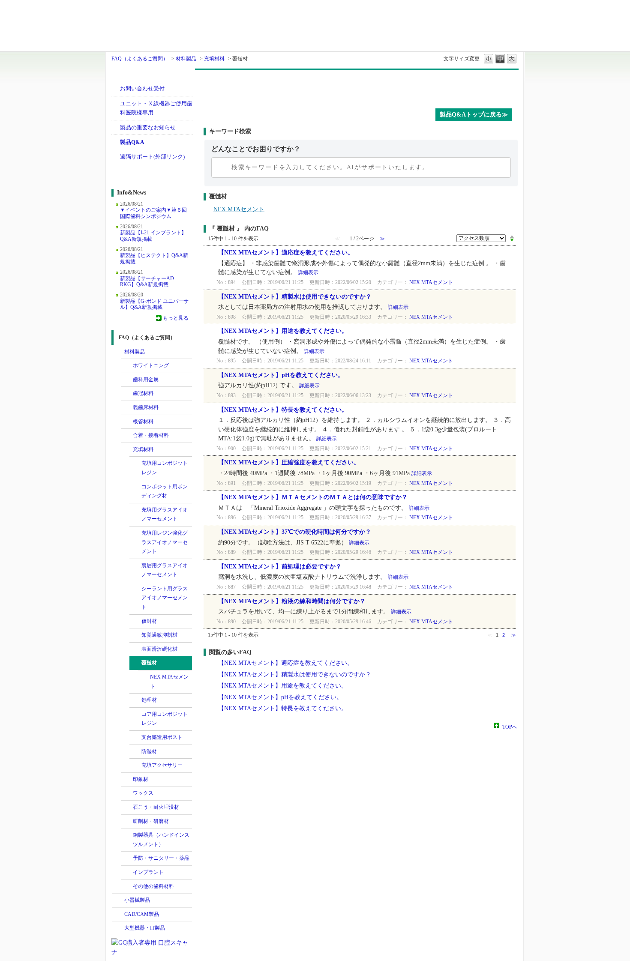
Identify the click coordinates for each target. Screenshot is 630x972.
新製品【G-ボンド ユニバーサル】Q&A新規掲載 (154, 304)
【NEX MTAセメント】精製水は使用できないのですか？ (295, 296)
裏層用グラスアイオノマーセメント (164, 570)
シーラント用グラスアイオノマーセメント (164, 598)
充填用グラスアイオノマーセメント (164, 514)
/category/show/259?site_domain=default (127, 793)
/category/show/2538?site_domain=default (135, 752)
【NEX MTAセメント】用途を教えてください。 (283, 331)
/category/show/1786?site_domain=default (118, 352)
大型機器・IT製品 (144, 928)
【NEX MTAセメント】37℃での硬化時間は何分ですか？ (294, 532)
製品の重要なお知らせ (148, 127)
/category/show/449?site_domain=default (127, 872)
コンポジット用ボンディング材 (164, 491)
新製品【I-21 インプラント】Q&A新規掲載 (153, 236)
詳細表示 (308, 272)
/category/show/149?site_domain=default (135, 533)
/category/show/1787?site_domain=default (118, 914)
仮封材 (149, 621)
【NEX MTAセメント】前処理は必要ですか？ (283, 566)
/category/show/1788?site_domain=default (118, 900)
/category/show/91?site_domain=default (127, 408)
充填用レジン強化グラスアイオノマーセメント (164, 542)
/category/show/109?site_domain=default (127, 422)
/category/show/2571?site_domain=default (135, 649)
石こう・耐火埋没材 (156, 807)
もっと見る (176, 318)
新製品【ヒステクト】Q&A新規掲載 (154, 258)
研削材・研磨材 (151, 821)
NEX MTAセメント (169, 681)
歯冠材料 (143, 393)
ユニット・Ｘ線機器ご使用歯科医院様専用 (156, 108)
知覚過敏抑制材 (159, 635)
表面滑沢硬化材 (159, 649)
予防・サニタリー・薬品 (161, 858)
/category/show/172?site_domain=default (135, 635)
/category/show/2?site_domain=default (127, 380)
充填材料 (214, 59)
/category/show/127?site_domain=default (135, 463)
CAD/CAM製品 (141, 914)
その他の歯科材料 (153, 886)
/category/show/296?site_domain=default (127, 821)
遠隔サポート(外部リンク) (152, 156)
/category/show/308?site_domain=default (135, 737)
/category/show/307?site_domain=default (127, 886)
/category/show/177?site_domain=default (135, 663)
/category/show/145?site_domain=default (135, 714)
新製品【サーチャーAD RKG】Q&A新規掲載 (147, 281)
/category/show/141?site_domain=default (135, 487)
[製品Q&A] (361, 87)
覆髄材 (149, 663)
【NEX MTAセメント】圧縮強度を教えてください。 (289, 462)
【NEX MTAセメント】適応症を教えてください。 (286, 252)
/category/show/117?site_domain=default (127, 435)
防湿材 (149, 751)
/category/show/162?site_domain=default (135, 589)
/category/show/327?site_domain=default (127, 835)
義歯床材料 (146, 407)
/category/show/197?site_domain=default (127, 779)
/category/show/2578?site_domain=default (135, 765)
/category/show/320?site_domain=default (127, 366)
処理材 (149, 700)
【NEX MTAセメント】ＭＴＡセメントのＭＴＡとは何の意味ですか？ (313, 497)
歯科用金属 (146, 380)
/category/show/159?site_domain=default (135, 566)
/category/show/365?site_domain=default (127, 858)
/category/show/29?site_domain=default (127, 393)
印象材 (140, 779)
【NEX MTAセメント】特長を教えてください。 (283, 410)
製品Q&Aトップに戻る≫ (474, 114)
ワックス (143, 793)
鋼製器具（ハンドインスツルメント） (161, 839)
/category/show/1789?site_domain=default (118, 928)
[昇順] (512, 236)
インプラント (148, 872)
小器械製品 (137, 900)
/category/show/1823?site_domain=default (127, 450)
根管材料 (143, 422)
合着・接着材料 (151, 435)
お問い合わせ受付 (142, 88)
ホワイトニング (151, 365)
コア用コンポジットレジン (164, 719)
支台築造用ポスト (162, 737)
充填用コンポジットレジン (164, 468)
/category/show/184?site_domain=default (135, 700)
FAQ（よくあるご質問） (139, 59)
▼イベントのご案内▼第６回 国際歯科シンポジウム (153, 213)
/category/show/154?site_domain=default (135, 510)
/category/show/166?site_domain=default (135, 621)
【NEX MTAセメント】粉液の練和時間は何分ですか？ (292, 601)
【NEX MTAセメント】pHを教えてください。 (281, 375)
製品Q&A (132, 142)
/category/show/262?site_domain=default (127, 807)
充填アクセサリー (162, 765)
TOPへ (509, 726)
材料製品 (186, 59)
